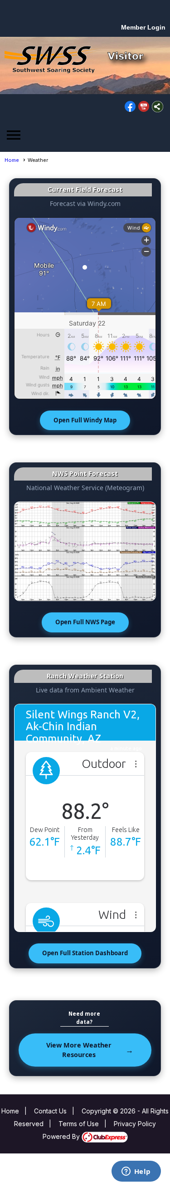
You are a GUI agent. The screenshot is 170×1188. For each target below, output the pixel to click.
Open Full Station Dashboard (85, 953)
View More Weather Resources (79, 1050)
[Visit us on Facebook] (130, 106)
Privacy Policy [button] (135, 1124)
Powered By (62, 1136)
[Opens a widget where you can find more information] (136, 1172)
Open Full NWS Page (85, 622)
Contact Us (50, 1111)
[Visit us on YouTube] (144, 106)
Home (12, 160)
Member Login (143, 27)
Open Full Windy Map (85, 420)
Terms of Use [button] (78, 1124)
